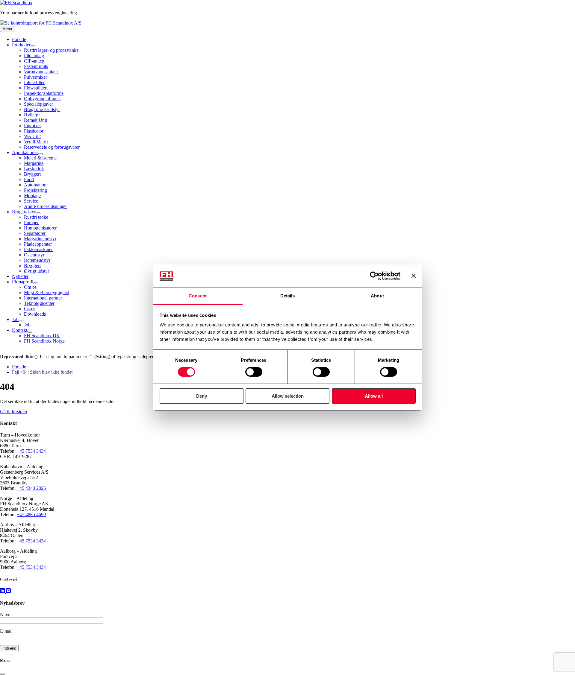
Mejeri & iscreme (40, 157)
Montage (32, 195)
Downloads (35, 314)
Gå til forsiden (13, 411)
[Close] (2, 674)
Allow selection (288, 396)
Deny (201, 396)
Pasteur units (36, 66)
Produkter (21, 44)
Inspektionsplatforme (43, 93)
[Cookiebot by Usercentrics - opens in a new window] (374, 275)
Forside (19, 39)
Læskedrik (34, 168)
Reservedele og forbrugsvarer (52, 147)
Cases (29, 308)
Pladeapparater (38, 244)
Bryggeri (32, 174)
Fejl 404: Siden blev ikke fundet (42, 372)
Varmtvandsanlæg (41, 71)
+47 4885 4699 (31, 514)
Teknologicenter (39, 303)
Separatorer (35, 233)
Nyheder (20, 276)
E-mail (6, 631)
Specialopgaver (38, 104)
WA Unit (32, 136)
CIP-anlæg (34, 60)
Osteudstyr (34, 254)
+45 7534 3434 (31, 451)
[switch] (253, 372)
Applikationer (25, 152)
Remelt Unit (35, 120)
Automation (35, 184)
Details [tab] (287, 295)
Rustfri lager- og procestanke (51, 50)
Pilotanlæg (34, 55)
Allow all (374, 396)
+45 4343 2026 (31, 488)
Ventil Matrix (36, 141)
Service (31, 200)
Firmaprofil (22, 281)
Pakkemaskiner (38, 249)
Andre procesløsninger (45, 206)
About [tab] (377, 295)
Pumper (31, 222)
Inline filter (34, 82)
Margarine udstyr (40, 238)
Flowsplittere (36, 87)
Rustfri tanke (36, 217)
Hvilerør (32, 114)
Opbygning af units (42, 98)
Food (29, 179)
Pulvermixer (35, 77)
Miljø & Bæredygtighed (46, 292)
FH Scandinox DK (42, 335)
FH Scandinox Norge (44, 340)
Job (15, 319)
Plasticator (33, 130)
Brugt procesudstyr (42, 109)
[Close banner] (413, 276)
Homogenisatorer (40, 227)
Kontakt (19, 330)
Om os (30, 287)
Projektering (35, 190)
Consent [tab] (198, 295)
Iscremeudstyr (37, 260)
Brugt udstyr (24, 211)
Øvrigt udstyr (36, 270)
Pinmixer (32, 125)
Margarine (33, 163)
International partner (43, 297)
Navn (5, 614)
